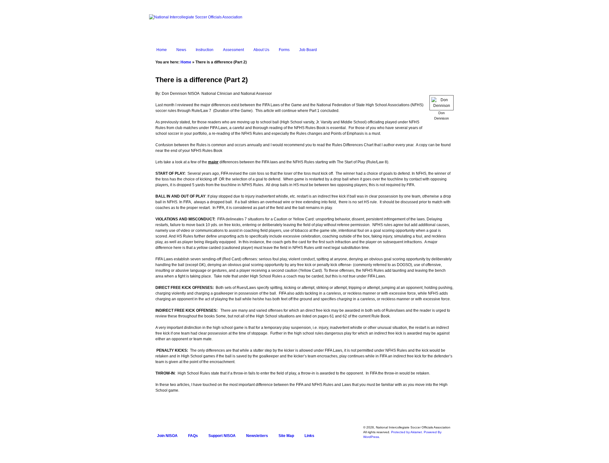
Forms (284, 50)
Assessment (233, 50)
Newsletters (257, 436)
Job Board (308, 50)
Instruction (204, 50)
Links (309, 436)
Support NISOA (222, 436)
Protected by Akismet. (407, 432)
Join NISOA (167, 436)
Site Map (286, 436)
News (181, 50)
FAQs (193, 436)
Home (161, 50)
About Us (261, 50)
